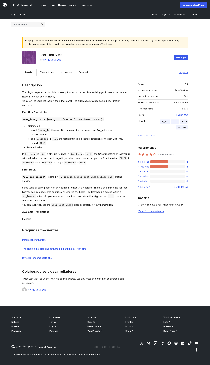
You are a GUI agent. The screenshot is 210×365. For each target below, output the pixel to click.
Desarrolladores (95, 326)
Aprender (91, 317)
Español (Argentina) (47, 347)
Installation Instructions (34, 240)
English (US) (182, 115)
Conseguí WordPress (193, 5)
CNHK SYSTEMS (52, 59)
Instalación (66, 72)
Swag (129, 331)
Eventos (129, 322)
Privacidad (16, 331)
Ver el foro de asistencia (151, 211)
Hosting (15, 326)
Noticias (15, 322)
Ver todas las (181, 187)
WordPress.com (172, 317)
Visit (185, 127)
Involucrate (130, 317)
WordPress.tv (95, 331)
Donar (129, 326)
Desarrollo (84, 72)
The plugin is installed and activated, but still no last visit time (54, 249)
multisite (175, 121)
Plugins (52, 326)
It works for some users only (37, 258)
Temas (52, 322)
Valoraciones (47, 72)
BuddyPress (170, 331)
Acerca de (16, 317)
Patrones (53, 331)
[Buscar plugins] (42, 24)
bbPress (168, 326)
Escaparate (54, 317)
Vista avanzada (146, 135)
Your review (144, 187)
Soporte (183, 72)
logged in (165, 121)
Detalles (29, 72)
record (184, 121)
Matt (166, 322)
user (179, 127)
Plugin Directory (19, 14)
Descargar (180, 57)
